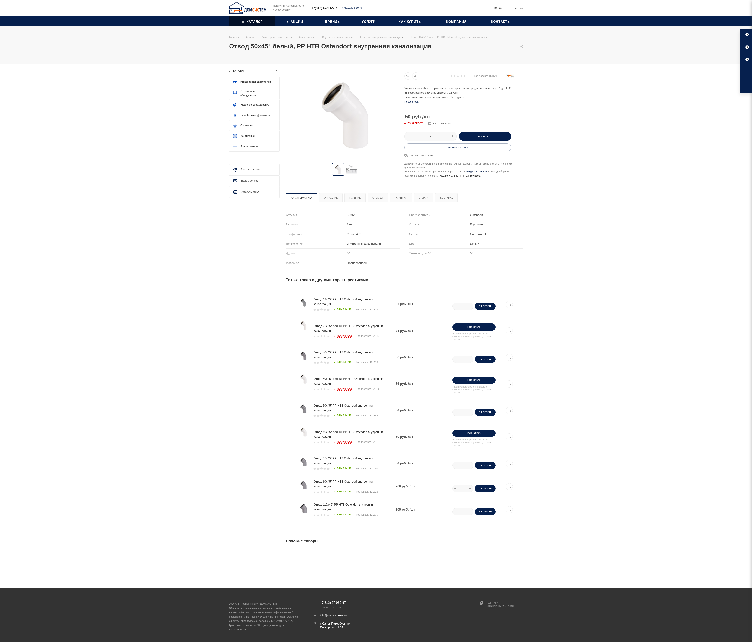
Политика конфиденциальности (500, 604)
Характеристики (301, 198)
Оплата (423, 198)
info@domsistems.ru (477, 171)
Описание (331, 198)
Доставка (446, 198)
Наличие (355, 198)
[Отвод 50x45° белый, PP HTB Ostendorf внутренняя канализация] (345, 114)
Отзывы (377, 198)
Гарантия (401, 198)
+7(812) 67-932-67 (324, 8)
